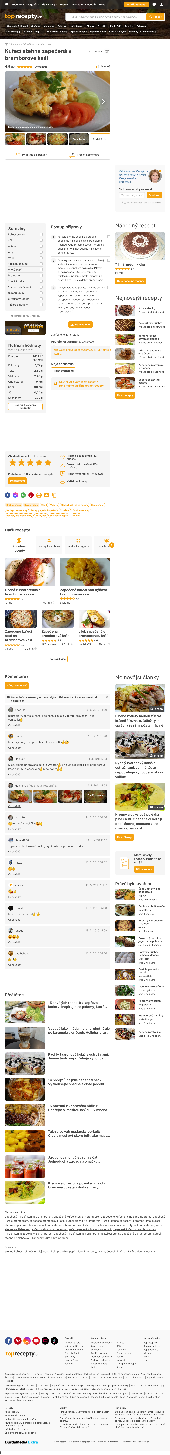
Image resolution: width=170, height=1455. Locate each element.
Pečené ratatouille (149, 1032)
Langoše (94, 1397)
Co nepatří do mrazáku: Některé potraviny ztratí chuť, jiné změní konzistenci (140, 1425)
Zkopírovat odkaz (54, 495)
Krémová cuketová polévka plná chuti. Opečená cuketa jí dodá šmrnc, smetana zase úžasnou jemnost (78, 1187)
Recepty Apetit (72, 1353)
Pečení (84, 505)
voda (46, 1251)
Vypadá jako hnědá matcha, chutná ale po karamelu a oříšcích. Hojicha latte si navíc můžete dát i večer (79, 1033)
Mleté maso (43, 1385)
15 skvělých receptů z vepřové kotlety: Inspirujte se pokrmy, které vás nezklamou (76, 1007)
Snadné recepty (81, 510)
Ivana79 (20, 817)
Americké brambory (151, 1374)
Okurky (90, 26)
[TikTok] (54, 1341)
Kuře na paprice (79, 1397)
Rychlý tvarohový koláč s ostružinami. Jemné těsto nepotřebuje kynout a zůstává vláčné (78, 1058)
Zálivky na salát (114, 1377)
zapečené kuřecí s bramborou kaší (134, 1229)
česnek (111, 1251)
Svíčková (44, 1377)
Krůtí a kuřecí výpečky (16, 1429)
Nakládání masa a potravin (68, 1374)
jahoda (19, 930)
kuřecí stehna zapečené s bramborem (128, 1233)
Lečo (122, 1397)
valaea (9, 648)
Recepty (15, 44)
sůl (25, 1251)
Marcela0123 (145, 976)
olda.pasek (144, 927)
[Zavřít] (107, 697)
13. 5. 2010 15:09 (96, 930)
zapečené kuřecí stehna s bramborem (77, 1216)
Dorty (115, 1389)
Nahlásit (121, 1360)
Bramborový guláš (119, 1393)
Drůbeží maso (30, 44)
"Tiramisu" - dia (130, 264)
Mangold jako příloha (151, 986)
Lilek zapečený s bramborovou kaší (93, 633)
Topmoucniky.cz (152, 1346)
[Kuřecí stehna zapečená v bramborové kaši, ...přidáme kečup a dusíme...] (70, 796)
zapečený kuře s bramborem (50, 1238)
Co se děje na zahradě (26, 1377)
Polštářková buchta (150, 323)
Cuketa (28, 31)
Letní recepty (13, 31)
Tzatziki (10, 1380)
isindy (8, 602)
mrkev (101, 1251)
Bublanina (10, 1400)
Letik (140, 1035)
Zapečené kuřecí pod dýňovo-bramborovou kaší (84, 592)
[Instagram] (27, 1341)
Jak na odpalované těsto (126, 1374)
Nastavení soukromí (101, 1342)
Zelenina (75, 515)
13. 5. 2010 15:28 (96, 908)
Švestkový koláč (25, 1400)
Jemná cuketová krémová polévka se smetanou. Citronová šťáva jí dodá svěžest (85, 1425)
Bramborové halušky (150, 1015)
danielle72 (85, 644)
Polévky (62, 26)
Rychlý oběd (154, 1397)
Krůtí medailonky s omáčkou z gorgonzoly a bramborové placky (150, 355)
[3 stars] (30, 462)
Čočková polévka (154, 1393)
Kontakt (120, 1367)
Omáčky (35, 26)
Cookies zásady (99, 1353)
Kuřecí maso (76, 26)
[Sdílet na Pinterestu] (31, 495)
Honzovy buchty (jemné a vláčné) (148, 953)
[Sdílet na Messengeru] (15, 495)
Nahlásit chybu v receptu (27, 315)
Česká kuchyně (117, 31)
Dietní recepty (44, 1389)
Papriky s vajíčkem (149, 1000)
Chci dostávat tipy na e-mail (135, 189)
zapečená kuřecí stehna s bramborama (78, 1233)
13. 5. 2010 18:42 (96, 862)
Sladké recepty (27, 1389)
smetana (149, 1251)
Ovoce (123, 1389)
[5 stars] (47, 462)
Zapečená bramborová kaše (56, 633)
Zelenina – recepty (43, 1374)
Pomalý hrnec (94, 1385)
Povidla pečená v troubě (148, 971)
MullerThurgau (145, 1019)
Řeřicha (9, 1377)
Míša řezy (64, 1397)
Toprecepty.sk (151, 1342)
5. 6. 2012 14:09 (97, 709)
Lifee (146, 1360)
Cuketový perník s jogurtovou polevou (150, 940)
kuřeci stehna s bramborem (83, 1220)
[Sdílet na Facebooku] (7, 495)
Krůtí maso (29, 1385)
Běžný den (41, 515)
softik (141, 945)
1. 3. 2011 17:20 (97, 736)
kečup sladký (59, 1251)
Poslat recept (46, 495)
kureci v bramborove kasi (105, 1225)
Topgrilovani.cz (151, 1349)
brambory (90, 1251)
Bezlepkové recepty (16, 510)
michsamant (95, 51)
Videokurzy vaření (74, 1349)
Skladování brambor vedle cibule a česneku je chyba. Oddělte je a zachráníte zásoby (138, 1419)
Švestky (102, 26)
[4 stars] (39, 462)
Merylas (119, 272)
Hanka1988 (22, 840)
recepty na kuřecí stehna (138, 1225)
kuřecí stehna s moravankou (49, 1229)
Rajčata (39, 31)
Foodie (120, 1356)
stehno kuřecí (13, 1251)
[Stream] (45, 1341)
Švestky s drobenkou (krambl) (151, 922)
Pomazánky (26, 1374)
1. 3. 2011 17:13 (98, 758)
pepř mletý (76, 1251)
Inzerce (120, 1342)
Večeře (54, 505)
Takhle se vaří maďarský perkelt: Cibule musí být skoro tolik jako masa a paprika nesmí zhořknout (79, 1136)
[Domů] (6, 44)
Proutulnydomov (146, 990)
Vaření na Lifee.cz (74, 1346)
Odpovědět (14, 725)
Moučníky (49, 26)
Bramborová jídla (76, 1385)
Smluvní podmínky (100, 1360)
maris (18, 736)
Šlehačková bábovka (78, 1377)
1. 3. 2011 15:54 (97, 785)
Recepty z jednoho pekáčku (45, 510)
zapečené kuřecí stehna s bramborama (127, 1216)
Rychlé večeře (98, 31)
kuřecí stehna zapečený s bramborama (126, 1220)
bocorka (20, 710)
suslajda (65, 602)
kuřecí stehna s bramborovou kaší (66, 1225)
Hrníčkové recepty (57, 31)
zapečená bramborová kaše (47, 1220)
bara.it (19, 908)
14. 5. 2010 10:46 (96, 817)
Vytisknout (39, 495)
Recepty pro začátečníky (142, 31)
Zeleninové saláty (81, 1389)
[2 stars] (21, 462)
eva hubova (22, 953)
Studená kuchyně (101, 1389)
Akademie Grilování (17, 26)
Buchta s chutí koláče (151, 906)
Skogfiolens (144, 958)
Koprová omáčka (30, 1397)
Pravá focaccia (58, 1377)
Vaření (66, 510)
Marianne (148, 1353)
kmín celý (123, 1251)
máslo (32, 1251)
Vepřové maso (58, 1385)
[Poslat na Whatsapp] (23, 495)
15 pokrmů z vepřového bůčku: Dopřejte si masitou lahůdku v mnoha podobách (77, 1110)
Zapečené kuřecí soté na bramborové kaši (18, 635)
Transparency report (127, 1363)
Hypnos (142, 895)
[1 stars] (12, 462)
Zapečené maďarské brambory (151, 366)
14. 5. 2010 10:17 (96, 840)
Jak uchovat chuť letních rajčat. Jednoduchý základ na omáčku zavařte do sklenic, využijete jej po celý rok (76, 1163)
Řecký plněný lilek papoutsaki (149, 890)
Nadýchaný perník (136, 1397)
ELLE (146, 1356)
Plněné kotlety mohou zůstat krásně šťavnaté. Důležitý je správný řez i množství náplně (139, 720)
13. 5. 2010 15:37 (96, 885)
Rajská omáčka (100, 1393)
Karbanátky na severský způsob (148, 337)
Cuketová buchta (109, 1397)
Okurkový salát (12, 1397)
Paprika (129, 26)
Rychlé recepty (79, 31)
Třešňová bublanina (134, 1377)
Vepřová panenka (155, 1377)
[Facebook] (8, 1341)
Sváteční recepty (59, 515)
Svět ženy (70, 1356)
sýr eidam (136, 1251)
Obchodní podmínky (101, 1356)
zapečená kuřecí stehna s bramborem (28, 1216)
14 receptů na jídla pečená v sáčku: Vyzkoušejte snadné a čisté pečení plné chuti (76, 1084)
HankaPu (20, 759)
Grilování (141, 26)
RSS (119, 1346)
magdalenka (144, 910)
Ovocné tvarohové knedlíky (77, 1393)
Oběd (44, 505)
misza (18, 862)
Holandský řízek (49, 1397)
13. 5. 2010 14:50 (96, 953)
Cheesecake (137, 1393)
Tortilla (87, 1374)
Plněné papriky (31, 1393)
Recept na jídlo (72, 1342)
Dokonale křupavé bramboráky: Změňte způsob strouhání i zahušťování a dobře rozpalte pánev (139, 1413)
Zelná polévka (97, 1377)
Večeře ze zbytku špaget (149, 381)
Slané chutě (97, 505)
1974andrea (49, 644)
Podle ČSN (116, 26)
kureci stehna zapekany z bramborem (28, 1233)
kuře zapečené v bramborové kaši (90, 1229)
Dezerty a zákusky (102, 1374)
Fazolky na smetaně (51, 1393)
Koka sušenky (146, 308)
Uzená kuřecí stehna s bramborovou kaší (22, 592)
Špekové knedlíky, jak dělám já (20, 1432)
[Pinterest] (18, 1341)
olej (39, 1251)
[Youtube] (36, 1341)
